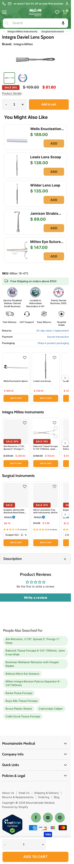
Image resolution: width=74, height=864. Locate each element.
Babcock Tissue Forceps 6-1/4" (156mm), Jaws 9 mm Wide (45, 449)
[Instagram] (48, 817)
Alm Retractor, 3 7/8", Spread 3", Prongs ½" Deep (14, 449)
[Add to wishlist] (25, 358)
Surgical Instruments (52, 31)
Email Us (24, 792)
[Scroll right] (67, 31)
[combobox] (39, 23)
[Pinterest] (60, 817)
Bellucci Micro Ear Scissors (22, 673)
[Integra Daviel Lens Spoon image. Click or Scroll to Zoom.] (35, 60)
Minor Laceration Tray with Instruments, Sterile (45, 511)
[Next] (65, 378)
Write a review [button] (35, 597)
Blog (56, 797)
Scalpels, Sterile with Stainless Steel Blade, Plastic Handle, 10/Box (14, 512)
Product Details (12, 93)
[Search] (7, 23)
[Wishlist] (57, 12)
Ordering (43, 797)
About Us (8, 792)
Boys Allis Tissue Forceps (22, 700)
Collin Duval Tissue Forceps (23, 716)
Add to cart (35, 856)
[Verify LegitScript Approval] (12, 824)
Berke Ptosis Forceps (19, 693)
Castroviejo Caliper (51, 708)
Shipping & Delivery (46, 792)
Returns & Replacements (18, 797)
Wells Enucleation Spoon (15, 381)
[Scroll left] (4, 31)
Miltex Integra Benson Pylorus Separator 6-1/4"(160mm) (33, 683)
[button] (63, 23)
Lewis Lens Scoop (42, 381)
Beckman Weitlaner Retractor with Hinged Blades (32, 664)
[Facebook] (36, 817)
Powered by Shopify (15, 807)
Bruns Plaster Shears (19, 708)
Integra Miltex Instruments (22, 31)
